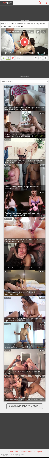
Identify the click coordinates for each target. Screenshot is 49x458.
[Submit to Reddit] (38, 31)
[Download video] (45, 58)
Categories (38, 451)
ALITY (7, 2)
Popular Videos (26, 451)
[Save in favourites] (36, 58)
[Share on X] (43, 31)
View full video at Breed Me (19, 31)
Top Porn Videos (12, 451)
